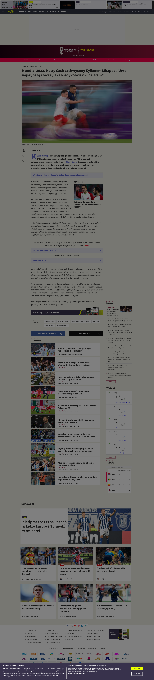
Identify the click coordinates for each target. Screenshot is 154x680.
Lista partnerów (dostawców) (76, 673)
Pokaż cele (137, 673)
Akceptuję (137, 668)
